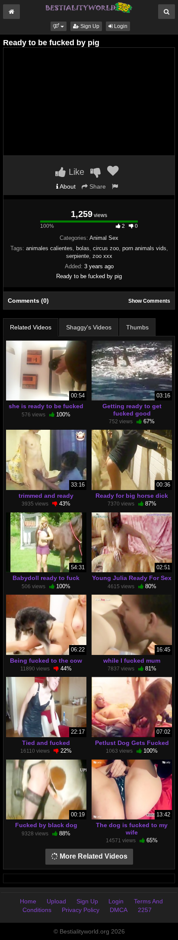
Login (120, 26)
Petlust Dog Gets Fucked (132, 742)
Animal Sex (103, 238)
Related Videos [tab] (30, 327)
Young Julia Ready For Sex (132, 577)
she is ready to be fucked (46, 406)
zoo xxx (102, 256)
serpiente (77, 256)
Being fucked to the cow (46, 660)
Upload (56, 901)
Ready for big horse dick (131, 495)
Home (28, 901)
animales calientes (49, 248)
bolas (82, 248)
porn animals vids (144, 248)
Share (97, 186)
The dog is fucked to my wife (132, 828)
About (67, 186)
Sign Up (89, 26)
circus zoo (106, 248)
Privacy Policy (80, 909)
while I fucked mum (131, 660)
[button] (59, 26)
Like (75, 172)
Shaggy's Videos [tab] (88, 327)
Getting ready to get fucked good (132, 409)
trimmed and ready (46, 495)
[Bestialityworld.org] (89, 6)
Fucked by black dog (46, 825)
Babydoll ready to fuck (46, 577)
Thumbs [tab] (137, 327)
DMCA (118, 909)
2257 (145, 909)
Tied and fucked (46, 742)
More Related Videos (92, 856)
